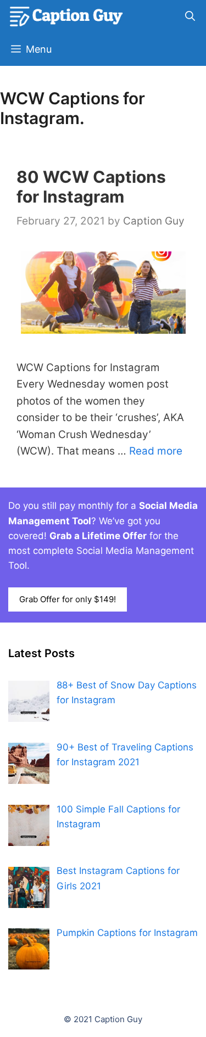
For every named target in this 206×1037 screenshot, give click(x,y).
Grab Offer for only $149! (67, 599)
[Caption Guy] (67, 16)
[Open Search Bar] (190, 16)
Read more (155, 451)
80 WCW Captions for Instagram (91, 186)
